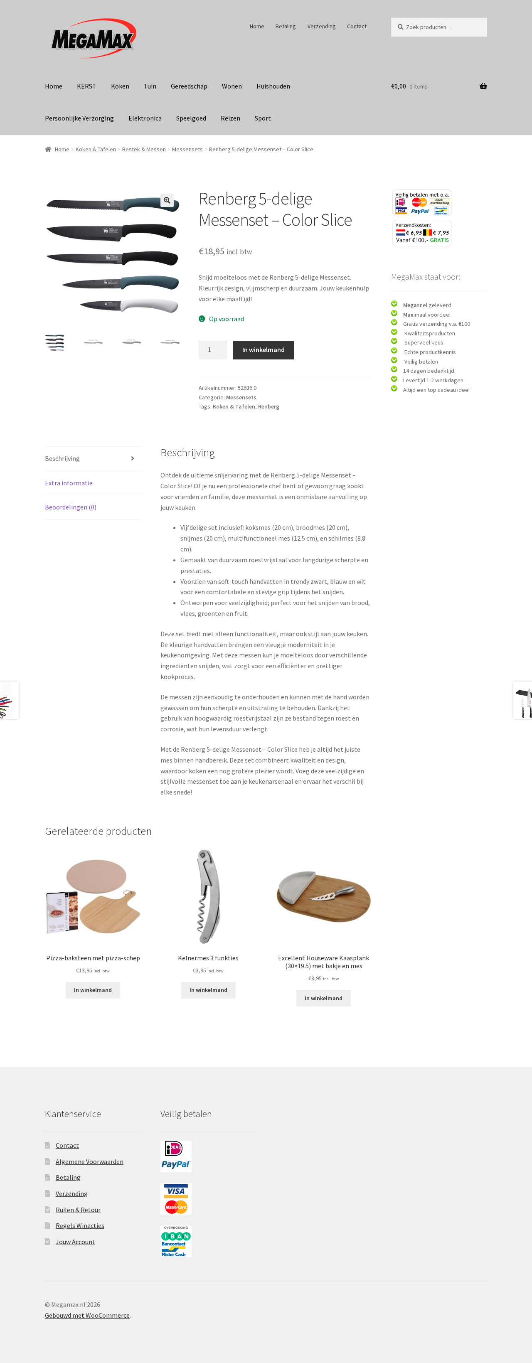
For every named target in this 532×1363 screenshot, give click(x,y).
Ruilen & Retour (78, 1210)
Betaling (286, 26)
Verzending (322, 26)
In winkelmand (263, 349)
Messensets (187, 149)
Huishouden (273, 86)
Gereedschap (189, 86)
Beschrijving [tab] (62, 458)
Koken (120, 86)
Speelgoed (191, 118)
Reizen (230, 118)
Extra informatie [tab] (69, 483)
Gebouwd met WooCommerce (87, 1315)
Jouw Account (75, 1242)
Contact (357, 26)
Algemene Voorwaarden (89, 1161)
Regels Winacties (80, 1225)
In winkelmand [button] (93, 990)
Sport (263, 118)
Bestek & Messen (144, 149)
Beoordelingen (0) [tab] (70, 507)
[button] (167, 200)
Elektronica (145, 118)
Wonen (232, 86)
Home (257, 26)
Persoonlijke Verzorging (79, 118)
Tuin (150, 86)
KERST (86, 86)
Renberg (268, 406)
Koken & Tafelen (96, 149)
